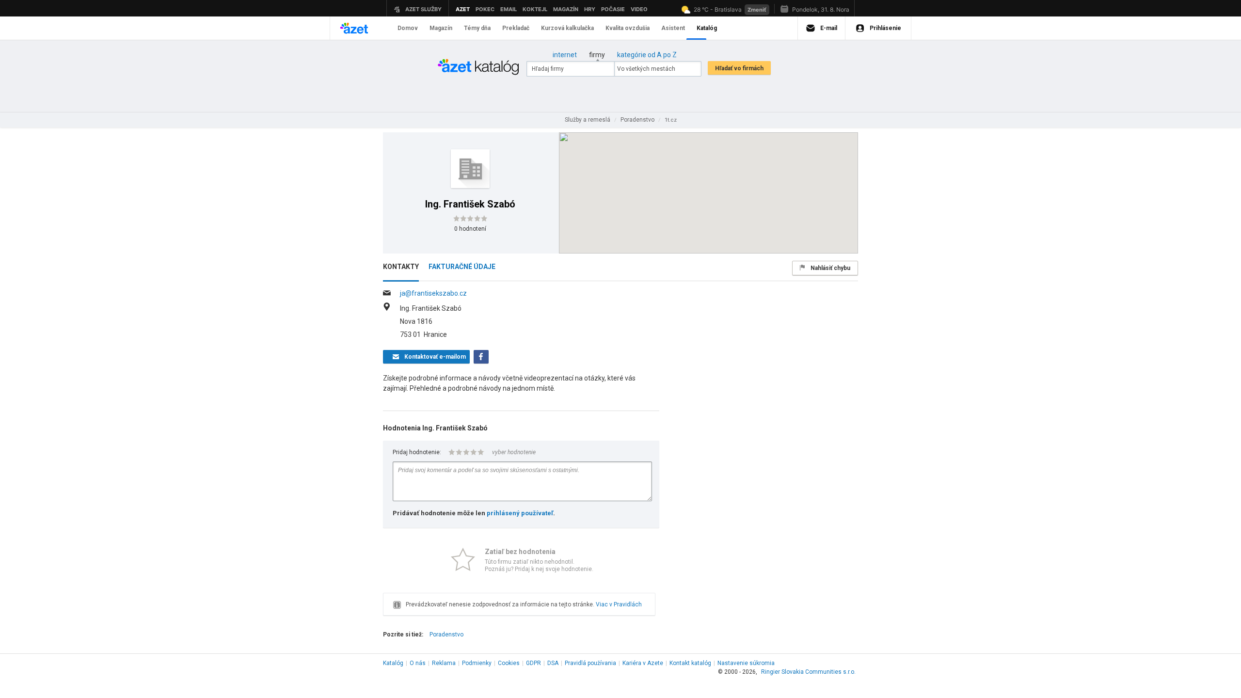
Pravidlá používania (590, 663)
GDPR (533, 663)
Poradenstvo (446, 634)
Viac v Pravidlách (619, 604)
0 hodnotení (470, 228)
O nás (418, 663)
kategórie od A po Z (647, 55)
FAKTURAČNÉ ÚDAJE (462, 266)
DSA (552, 663)
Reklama (444, 663)
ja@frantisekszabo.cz (433, 293)
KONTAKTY (401, 266)
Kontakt (690, 663)
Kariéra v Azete (642, 663)
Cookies (509, 663)
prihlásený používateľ (520, 513)
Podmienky (477, 663)
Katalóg (393, 663)
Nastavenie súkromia (746, 663)
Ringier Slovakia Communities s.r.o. (808, 671)
